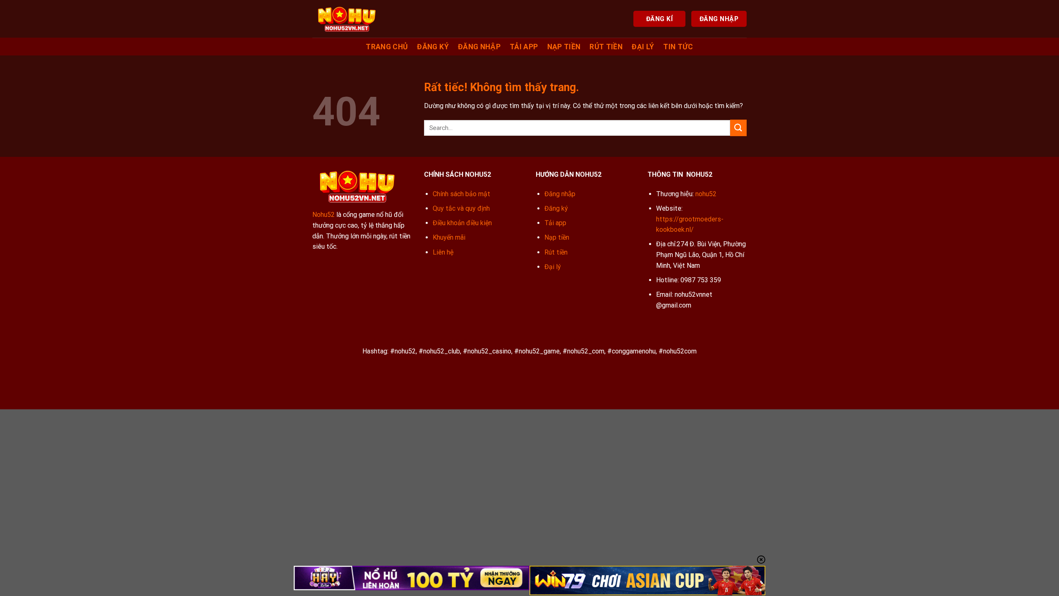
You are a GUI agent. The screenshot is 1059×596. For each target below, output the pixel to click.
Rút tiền (606, 47)
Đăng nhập (479, 47)
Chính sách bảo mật (461, 194)
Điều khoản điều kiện (462, 223)
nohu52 (705, 194)
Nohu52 (323, 215)
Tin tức (678, 47)
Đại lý (643, 47)
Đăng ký (432, 47)
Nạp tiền (564, 47)
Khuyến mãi (449, 237)
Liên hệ (443, 252)
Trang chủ (387, 47)
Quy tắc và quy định (461, 208)
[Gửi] (738, 128)
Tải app (524, 47)
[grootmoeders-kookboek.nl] (346, 18)
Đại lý (552, 267)
